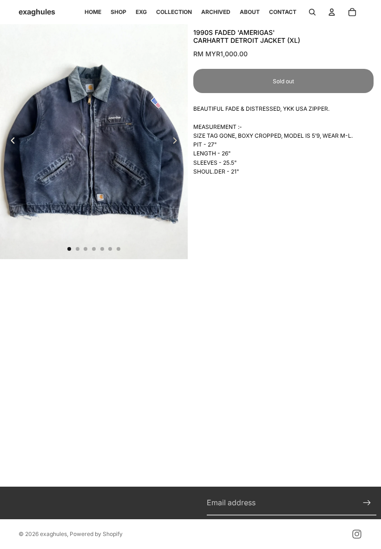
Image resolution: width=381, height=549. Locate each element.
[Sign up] (367, 503)
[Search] (312, 12)
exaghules (53, 533)
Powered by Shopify (96, 533)
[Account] (332, 12)
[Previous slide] (10, 142)
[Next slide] (177, 142)
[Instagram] (356, 534)
